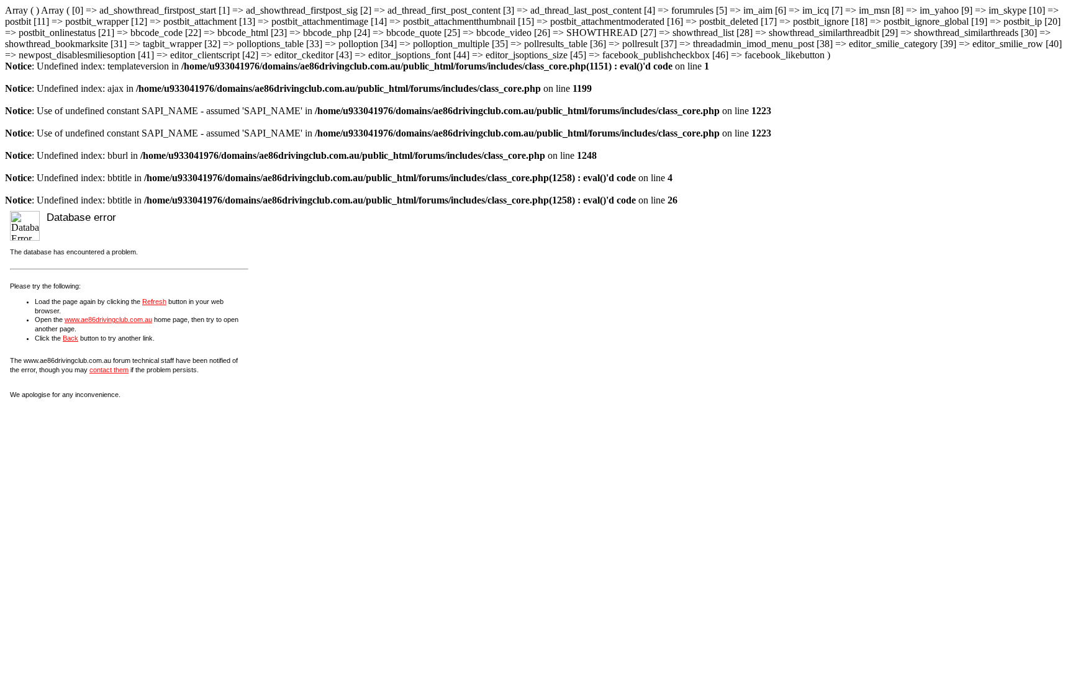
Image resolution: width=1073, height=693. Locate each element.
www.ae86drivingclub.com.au (108, 319)
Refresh (154, 301)
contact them (109, 369)
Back (70, 338)
